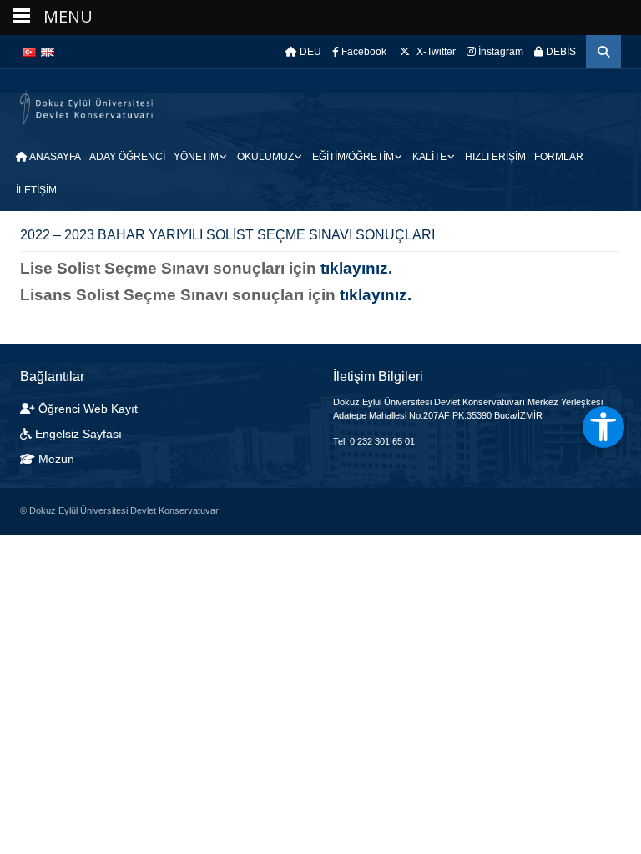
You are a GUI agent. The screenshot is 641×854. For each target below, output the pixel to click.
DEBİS (559, 52)
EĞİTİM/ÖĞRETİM (353, 157)
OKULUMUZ (265, 157)
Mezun (54, 458)
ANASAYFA (54, 157)
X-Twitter (435, 52)
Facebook (362, 52)
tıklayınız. (356, 268)
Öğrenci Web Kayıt (88, 408)
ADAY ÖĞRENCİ (127, 157)
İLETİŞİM (36, 190)
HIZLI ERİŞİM (495, 157)
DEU (309, 52)
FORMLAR (558, 157)
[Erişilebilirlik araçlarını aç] (603, 427)
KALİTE (429, 157)
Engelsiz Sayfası (78, 433)
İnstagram (499, 52)
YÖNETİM (196, 157)
